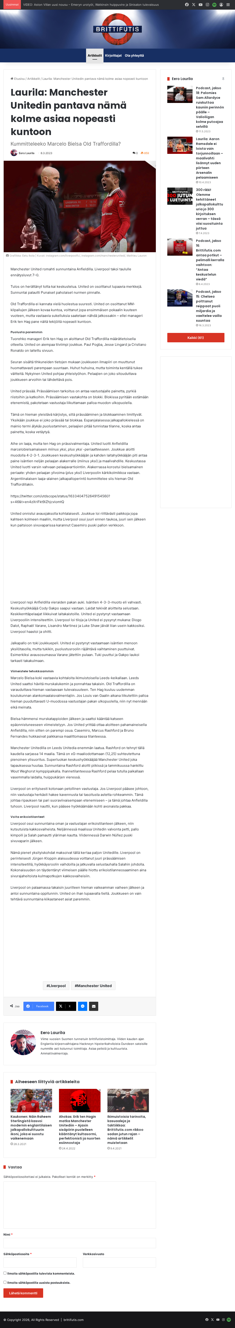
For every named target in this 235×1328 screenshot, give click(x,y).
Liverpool (57, 985)
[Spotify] (214, 4)
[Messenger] (82, 1006)
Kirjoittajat (113, 55)
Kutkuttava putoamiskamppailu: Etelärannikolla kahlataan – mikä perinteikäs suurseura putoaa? (86, 4)
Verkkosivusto (93, 1254)
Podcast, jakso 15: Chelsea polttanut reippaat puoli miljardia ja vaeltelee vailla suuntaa (209, 306)
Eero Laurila (26, 153)
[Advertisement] (80, 566)
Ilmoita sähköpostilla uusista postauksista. (38, 1282)
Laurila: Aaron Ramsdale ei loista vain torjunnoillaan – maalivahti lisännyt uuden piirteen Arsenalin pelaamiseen (209, 158)
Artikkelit (95, 55)
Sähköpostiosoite (17, 1254)
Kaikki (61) (195, 338)
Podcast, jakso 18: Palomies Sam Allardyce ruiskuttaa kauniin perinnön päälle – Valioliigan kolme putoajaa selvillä (210, 107)
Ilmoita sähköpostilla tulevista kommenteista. (41, 1273)
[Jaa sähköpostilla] (93, 1006)
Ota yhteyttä (134, 55)
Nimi (8, 1234)
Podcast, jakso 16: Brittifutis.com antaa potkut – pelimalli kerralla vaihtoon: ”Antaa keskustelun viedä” (210, 260)
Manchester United (94, 985)
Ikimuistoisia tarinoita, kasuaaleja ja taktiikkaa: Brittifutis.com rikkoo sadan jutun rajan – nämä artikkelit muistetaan (126, 1129)
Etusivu (19, 78)
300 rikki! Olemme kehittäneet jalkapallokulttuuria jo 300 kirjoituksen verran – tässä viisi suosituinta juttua (209, 209)
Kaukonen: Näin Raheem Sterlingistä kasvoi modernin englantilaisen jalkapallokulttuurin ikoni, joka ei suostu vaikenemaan (31, 1127)
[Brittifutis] (117, 29)
